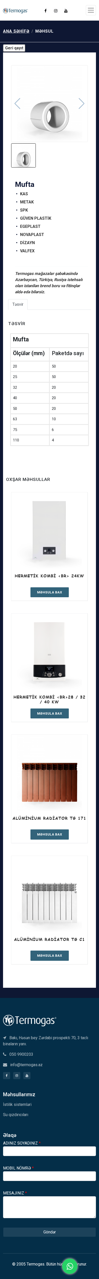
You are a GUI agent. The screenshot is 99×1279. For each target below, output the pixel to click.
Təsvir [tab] (17, 304)
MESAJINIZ (15, 1193)
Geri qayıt (14, 48)
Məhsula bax (49, 592)
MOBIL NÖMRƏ (18, 1168)
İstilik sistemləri (17, 1104)
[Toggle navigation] (91, 10)
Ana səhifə (16, 31)
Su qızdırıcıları (15, 1114)
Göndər (49, 1232)
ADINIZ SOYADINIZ (22, 1143)
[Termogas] (29, 1020)
